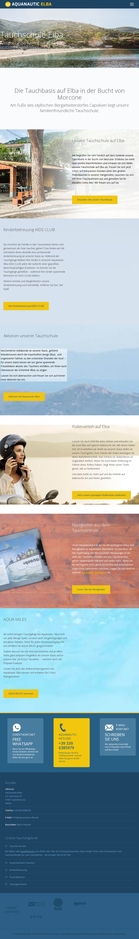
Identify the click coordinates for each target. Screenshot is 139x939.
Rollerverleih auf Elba (91, 426)
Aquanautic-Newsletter (94, 572)
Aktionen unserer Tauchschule (30, 335)
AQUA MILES (14, 619)
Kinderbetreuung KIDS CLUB (29, 229)
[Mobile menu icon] (132, 4)
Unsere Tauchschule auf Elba (98, 140)
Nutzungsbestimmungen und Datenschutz (93, 933)
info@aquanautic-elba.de (25, 817)
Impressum (120, 933)
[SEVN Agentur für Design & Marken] (35, 917)
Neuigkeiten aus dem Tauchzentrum (91, 527)
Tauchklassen (27, 851)
